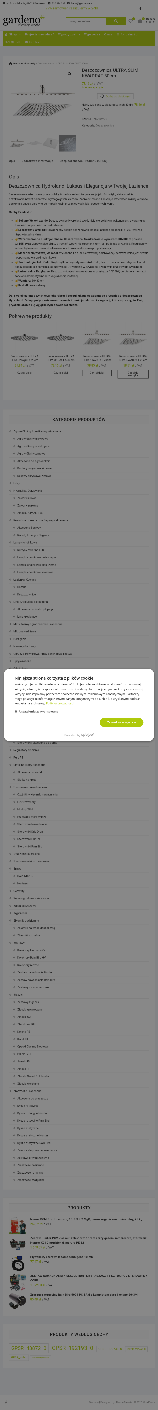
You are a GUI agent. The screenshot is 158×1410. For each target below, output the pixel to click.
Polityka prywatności (60, 703)
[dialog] (79, 705)
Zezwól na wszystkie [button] (121, 722)
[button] (36, 711)
